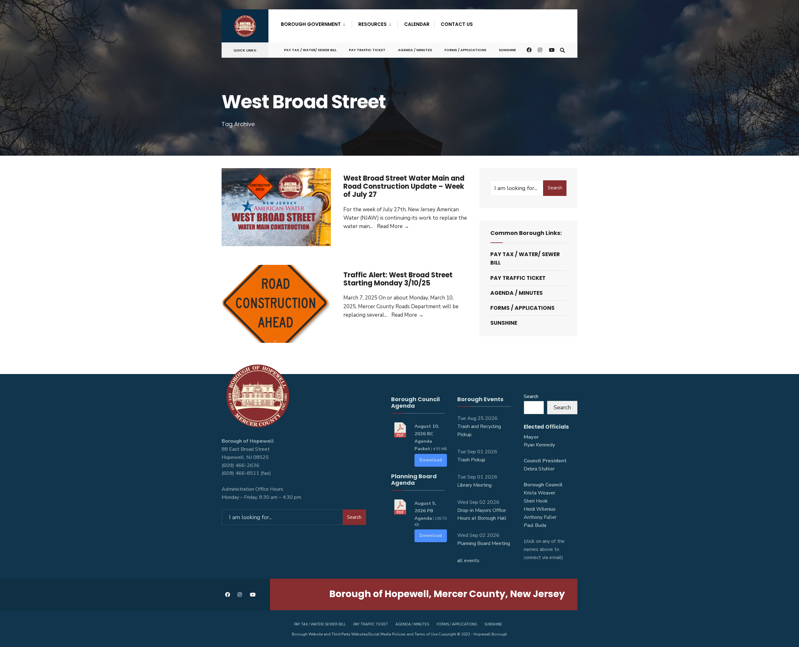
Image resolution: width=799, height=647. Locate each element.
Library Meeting (474, 485)
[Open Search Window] (562, 49)
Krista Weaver (539, 492)
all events (468, 560)
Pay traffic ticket (367, 49)
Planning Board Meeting (483, 543)
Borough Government (311, 24)
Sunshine (507, 49)
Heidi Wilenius (540, 509)
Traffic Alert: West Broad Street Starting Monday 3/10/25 (398, 279)
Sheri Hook (536, 501)
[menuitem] (316, 23)
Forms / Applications (465, 49)
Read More (393, 226)
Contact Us (457, 24)
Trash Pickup (471, 459)
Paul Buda (535, 525)
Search (555, 188)
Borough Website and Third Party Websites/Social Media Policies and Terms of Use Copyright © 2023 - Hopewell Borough (399, 634)
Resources (372, 24)
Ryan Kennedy (539, 444)
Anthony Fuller (540, 517)
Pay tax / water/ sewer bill (310, 49)
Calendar (416, 24)
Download (430, 460)
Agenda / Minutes (415, 49)
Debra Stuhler (539, 468)
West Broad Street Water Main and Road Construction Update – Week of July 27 (403, 186)
